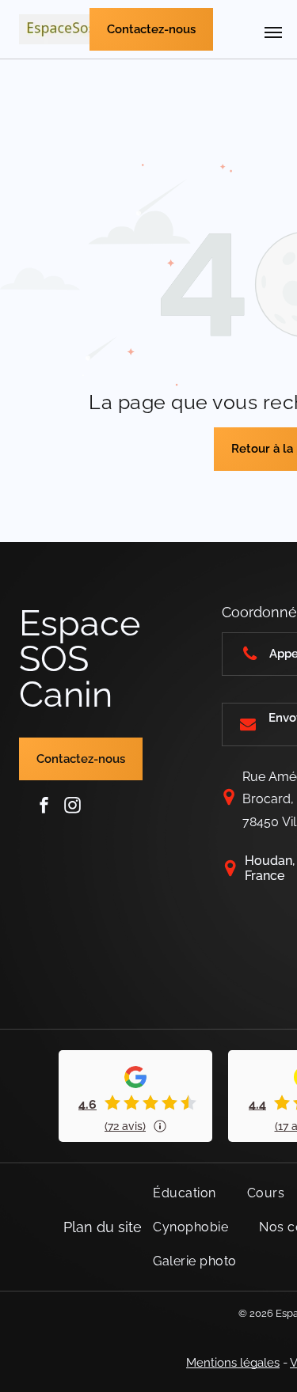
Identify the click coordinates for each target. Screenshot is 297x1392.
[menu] (273, 32)
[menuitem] (190, 1193)
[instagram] (73, 805)
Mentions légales (233, 1363)
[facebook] (44, 805)
